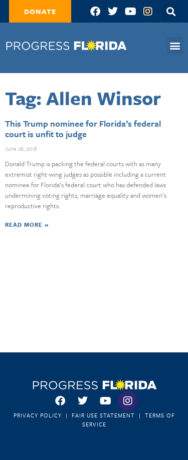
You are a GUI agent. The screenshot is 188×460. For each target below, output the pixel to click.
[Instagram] (148, 12)
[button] (174, 45)
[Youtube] (130, 12)
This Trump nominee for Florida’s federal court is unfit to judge (83, 129)
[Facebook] (95, 12)
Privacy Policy (38, 415)
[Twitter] (113, 12)
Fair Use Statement (103, 415)
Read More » (27, 224)
